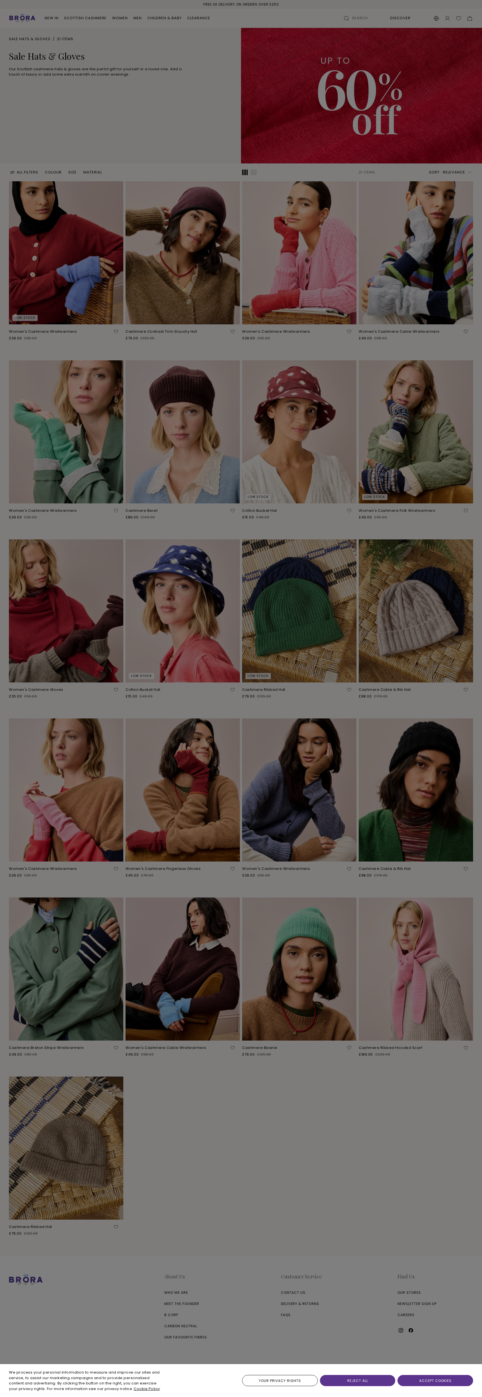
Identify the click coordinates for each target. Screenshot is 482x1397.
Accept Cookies (435, 1380)
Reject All (357, 1380)
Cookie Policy (147, 1388)
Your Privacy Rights (280, 1380)
